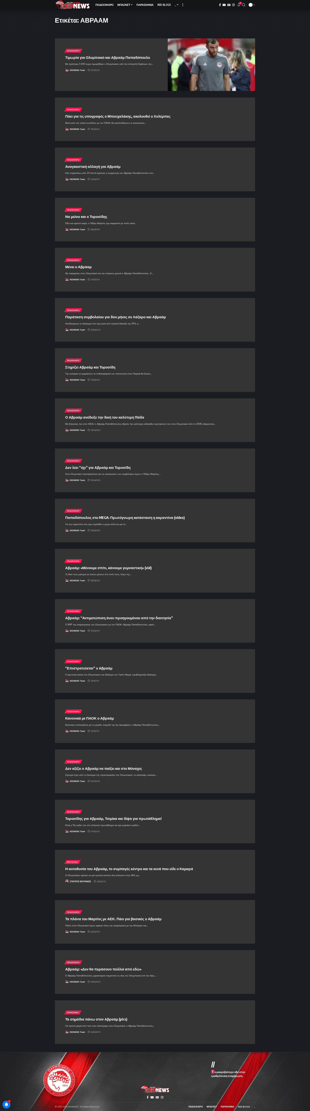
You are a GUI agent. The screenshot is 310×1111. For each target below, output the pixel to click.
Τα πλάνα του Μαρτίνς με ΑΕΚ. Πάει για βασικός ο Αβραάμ (113, 918)
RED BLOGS (72, 862)
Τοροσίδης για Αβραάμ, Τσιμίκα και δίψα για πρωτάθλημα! (113, 818)
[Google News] (229, 4)
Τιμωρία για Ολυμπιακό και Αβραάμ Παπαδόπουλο (107, 57)
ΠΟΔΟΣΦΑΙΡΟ (73, 51)
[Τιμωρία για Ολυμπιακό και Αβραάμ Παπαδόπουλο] (211, 64)
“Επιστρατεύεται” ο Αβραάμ (88, 668)
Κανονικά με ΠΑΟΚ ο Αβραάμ (89, 718)
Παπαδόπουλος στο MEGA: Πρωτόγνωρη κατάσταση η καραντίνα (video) (125, 517)
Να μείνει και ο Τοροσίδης (86, 216)
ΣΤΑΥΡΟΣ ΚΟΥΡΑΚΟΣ (80, 881)
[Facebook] (220, 4)
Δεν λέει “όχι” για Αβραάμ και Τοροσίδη (97, 467)
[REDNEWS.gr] (72, 5)
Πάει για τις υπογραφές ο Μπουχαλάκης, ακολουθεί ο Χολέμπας (117, 116)
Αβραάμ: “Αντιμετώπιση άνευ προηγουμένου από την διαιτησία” (119, 618)
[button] (183, 5)
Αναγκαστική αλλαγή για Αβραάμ (92, 166)
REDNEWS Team (77, 70)
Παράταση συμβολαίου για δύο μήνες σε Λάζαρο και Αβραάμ (115, 317)
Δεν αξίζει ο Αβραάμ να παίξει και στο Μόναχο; (103, 768)
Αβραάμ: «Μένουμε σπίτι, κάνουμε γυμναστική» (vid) (108, 567)
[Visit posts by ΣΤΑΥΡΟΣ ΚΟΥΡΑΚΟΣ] (67, 881)
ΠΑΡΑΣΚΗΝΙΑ (73, 1012)
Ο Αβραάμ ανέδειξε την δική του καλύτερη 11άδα (104, 417)
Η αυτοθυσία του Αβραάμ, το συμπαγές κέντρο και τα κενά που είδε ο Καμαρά (129, 868)
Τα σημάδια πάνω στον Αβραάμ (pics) (96, 1019)
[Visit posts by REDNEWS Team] (67, 70)
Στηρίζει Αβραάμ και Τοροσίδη (90, 367)
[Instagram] (233, 4)
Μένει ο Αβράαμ (78, 266)
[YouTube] (224, 4)
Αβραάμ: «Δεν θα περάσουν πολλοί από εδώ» (103, 969)
